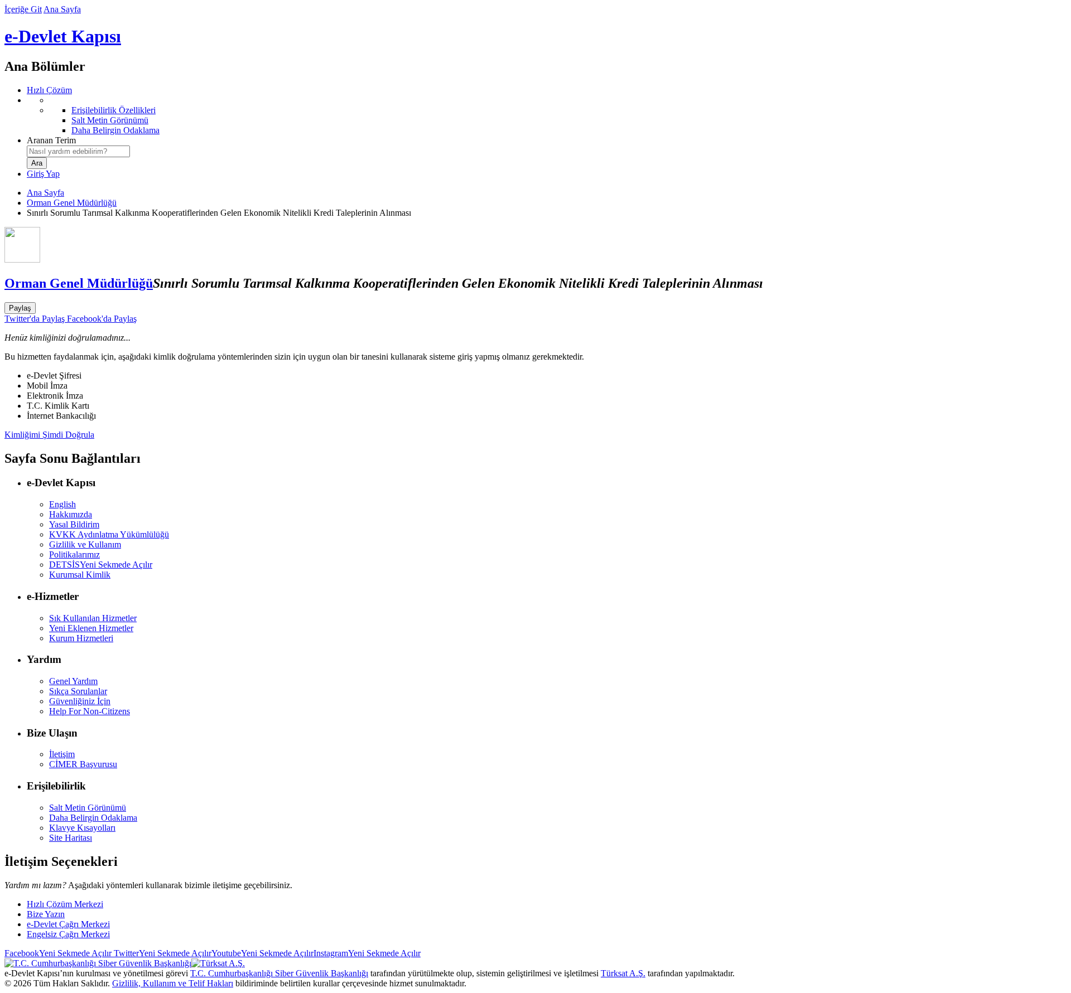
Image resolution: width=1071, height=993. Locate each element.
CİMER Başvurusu (83, 764)
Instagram (367, 953)
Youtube (262, 953)
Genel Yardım (73, 681)
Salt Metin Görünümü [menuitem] (109, 120)
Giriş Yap (43, 173)
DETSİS (100, 564)
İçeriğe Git (23, 9)
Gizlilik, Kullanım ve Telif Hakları (172, 983)
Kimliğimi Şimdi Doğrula (49, 434)
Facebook (58, 953)
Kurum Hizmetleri (81, 638)
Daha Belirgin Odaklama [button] (93, 817)
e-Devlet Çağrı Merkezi (68, 924)
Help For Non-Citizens (89, 711)
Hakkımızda (70, 514)
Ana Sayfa (62, 9)
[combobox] (78, 151)
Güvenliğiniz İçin (79, 701)
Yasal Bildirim (74, 524)
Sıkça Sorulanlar (78, 691)
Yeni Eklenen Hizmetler (91, 628)
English (62, 504)
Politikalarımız (74, 554)
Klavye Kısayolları (82, 827)
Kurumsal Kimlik (79, 574)
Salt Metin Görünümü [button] (87, 807)
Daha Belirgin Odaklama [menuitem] (115, 130)
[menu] (547, 115)
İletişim (62, 754)
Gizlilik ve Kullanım (85, 544)
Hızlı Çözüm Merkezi (65, 904)
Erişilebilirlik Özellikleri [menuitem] (113, 110)
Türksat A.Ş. (623, 973)
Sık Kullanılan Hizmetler (93, 618)
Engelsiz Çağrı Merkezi (68, 934)
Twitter (161, 953)
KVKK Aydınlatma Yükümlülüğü (109, 534)
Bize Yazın (46, 914)
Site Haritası (70, 837)
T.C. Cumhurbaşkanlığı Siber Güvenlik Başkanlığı (279, 973)
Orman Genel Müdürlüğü (72, 202)
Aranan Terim (51, 140)
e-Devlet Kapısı (62, 36)
